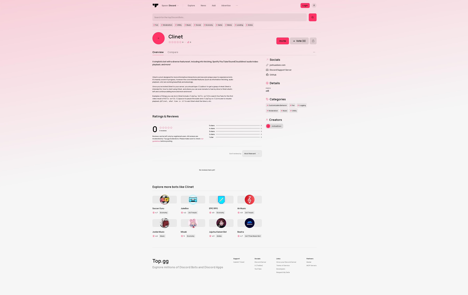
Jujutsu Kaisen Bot (218, 232)
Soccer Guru (158, 208)
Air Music (241, 208)
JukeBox (185, 208)
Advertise (226, 5)
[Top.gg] (155, 5)
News (203, 5)
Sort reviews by (235, 153)
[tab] (158, 52)
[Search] (313, 17)
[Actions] (314, 52)
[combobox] (252, 153)
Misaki (184, 232)
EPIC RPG (213, 208)
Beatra (240, 232)
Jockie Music (158, 232)
